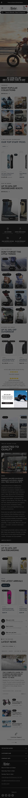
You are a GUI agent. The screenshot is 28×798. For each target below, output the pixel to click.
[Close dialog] (26, 391)
